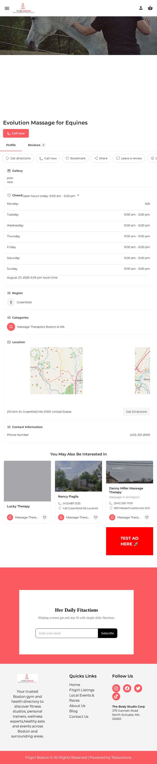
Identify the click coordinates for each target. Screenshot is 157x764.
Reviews (36, 145)
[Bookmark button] (44, 517)
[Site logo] (24, 8)
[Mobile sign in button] (141, 8)
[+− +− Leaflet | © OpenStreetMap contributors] (78, 375)
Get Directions (136, 411)
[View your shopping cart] (150, 8)
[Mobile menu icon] (7, 8)
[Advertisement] (78, 85)
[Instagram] (116, 688)
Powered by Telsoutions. (111, 757)
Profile (11, 145)
